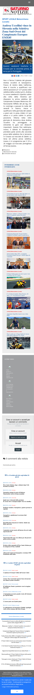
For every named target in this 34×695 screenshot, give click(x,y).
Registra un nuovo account (18, 437)
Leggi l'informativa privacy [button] (10, 687)
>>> (24, 622)
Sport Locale (9, 19)
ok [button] (17, 691)
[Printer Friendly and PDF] (26, 76)
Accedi (18, 449)
